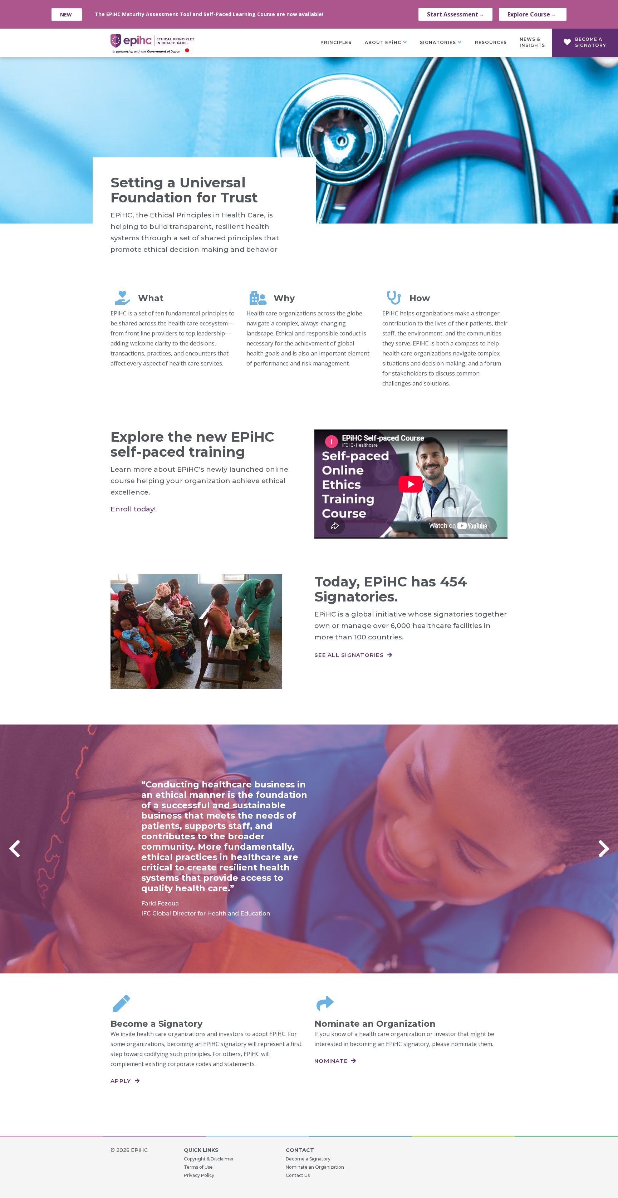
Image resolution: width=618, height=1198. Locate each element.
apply (122, 1081)
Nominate (331, 1061)
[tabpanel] (309, 849)
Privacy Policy (199, 1175)
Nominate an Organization (315, 1167)
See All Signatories (350, 655)
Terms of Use (198, 1167)
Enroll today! (133, 509)
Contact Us (298, 1175)
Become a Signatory (308, 1159)
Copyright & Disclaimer (209, 1159)
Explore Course (531, 14)
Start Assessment (455, 14)
